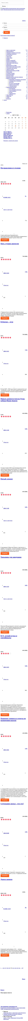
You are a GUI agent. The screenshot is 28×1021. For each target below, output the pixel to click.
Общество (8, 96)
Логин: (5, 23)
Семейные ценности (11, 54)
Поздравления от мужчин (11, 168)
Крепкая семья (9, 75)
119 (9, 968)
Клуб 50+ (11, 82)
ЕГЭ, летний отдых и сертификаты (9, 637)
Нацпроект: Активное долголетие (17, 79)
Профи (8, 59)
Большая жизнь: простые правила (14, 77)
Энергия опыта (13, 86)
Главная (5, 1014)
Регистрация (4, 35)
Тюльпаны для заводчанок (11, 557)
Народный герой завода (12, 63)
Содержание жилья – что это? (12, 804)
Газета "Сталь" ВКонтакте (9, 1018)
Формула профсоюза (11, 61)
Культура (8, 98)
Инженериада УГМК (11, 65)
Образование (12, 93)
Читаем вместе (9, 51)
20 (15, 125)
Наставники (12, 88)
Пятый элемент (7, 479)
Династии (8, 56)
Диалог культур (10, 69)
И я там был (9, 55)
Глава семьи (9, 57)
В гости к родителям (14, 83)
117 (5, 968)
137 (22, 968)
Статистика (13, 1015)
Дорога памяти (6, 879)
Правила (20, 1014)
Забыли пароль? (11, 35)
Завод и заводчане (10, 50)
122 (15, 968)
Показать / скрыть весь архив (10, 140)
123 (17, 968)
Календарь (8, 112)
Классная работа (10, 74)
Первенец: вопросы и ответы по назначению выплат (13, 719)
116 (3, 968)
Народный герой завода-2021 (13, 66)
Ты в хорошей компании (15, 89)
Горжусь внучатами (14, 84)
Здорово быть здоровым (15, 80)
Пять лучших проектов (10, 244)
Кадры (10, 92)
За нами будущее (10, 73)
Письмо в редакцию (12, 1014)
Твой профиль (12, 91)
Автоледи (8, 64)
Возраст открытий (10, 60)
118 (7, 968)
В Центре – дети (7, 322)
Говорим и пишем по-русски (13, 52)
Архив (8, 113)
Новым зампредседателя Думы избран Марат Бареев (13, 400)
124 (19, 968)
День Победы (9, 94)
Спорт (7, 97)
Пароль (5, 27)
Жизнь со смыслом (11, 78)
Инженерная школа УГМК (12, 70)
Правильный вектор (11, 87)
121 (13, 968)
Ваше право (9, 71)
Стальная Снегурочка (11, 68)
